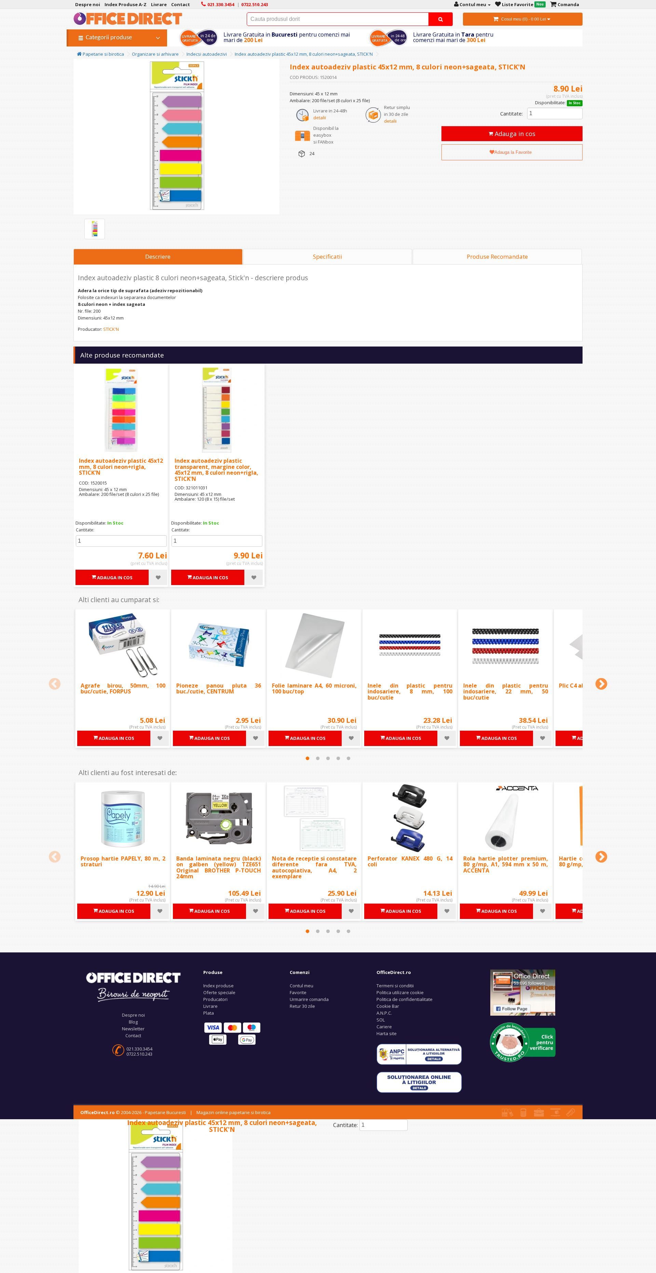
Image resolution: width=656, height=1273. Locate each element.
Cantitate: (511, 113)
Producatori (215, 999)
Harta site (387, 1033)
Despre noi (133, 1015)
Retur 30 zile (302, 1006)
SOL (381, 1020)
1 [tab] (307, 758)
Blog (133, 1022)
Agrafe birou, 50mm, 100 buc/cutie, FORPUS (123, 688)
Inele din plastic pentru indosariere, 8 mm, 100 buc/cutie (410, 691)
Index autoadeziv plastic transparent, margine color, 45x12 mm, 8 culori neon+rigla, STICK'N (216, 470)
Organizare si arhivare (155, 54)
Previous (55, 684)
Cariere (384, 1027)
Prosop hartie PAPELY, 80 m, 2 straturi (123, 861)
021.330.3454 (139, 1049)
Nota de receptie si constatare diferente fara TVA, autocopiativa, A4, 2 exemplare (314, 867)
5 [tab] (348, 758)
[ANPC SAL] (419, 1054)
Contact (133, 1035)
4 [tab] (338, 758)
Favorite (298, 992)
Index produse (218, 986)
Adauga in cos (514, 134)
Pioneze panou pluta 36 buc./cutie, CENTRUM (218, 688)
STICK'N (111, 329)
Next (601, 684)
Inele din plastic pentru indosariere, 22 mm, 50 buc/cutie (505, 691)
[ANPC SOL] (419, 1082)
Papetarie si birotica (103, 54)
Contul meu (301, 986)
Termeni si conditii (395, 986)
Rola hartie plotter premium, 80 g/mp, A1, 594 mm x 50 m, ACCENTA (505, 864)
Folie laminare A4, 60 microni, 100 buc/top (314, 688)
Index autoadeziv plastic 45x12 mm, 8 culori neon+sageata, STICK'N (304, 54)
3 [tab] (328, 758)
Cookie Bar (388, 1006)
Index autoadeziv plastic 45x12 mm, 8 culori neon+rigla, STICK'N (121, 466)
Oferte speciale (219, 992)
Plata (208, 1013)
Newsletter (133, 1029)
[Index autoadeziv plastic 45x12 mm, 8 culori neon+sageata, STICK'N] (94, 229)
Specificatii (327, 256)
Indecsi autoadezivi (207, 54)
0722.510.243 (139, 1054)
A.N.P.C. (384, 1013)
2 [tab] (318, 758)
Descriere (157, 256)
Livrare (210, 1006)
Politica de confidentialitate (405, 999)
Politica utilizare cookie (400, 992)
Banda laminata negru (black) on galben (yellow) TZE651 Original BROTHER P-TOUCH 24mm (218, 867)
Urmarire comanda (309, 999)
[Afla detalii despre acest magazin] (523, 1042)
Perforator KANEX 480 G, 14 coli (410, 861)
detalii (319, 117)
